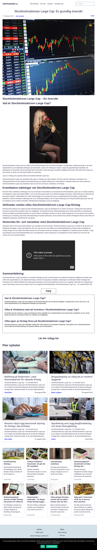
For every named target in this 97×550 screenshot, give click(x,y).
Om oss (42, 4)
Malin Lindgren (56, 392)
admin (53, 439)
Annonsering (34, 4)
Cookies (50, 4)
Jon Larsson (20, 16)
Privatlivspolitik (52, 546)
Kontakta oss (59, 4)
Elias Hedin (8, 439)
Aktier (92, 16)
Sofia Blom (8, 392)
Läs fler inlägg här (48, 338)
